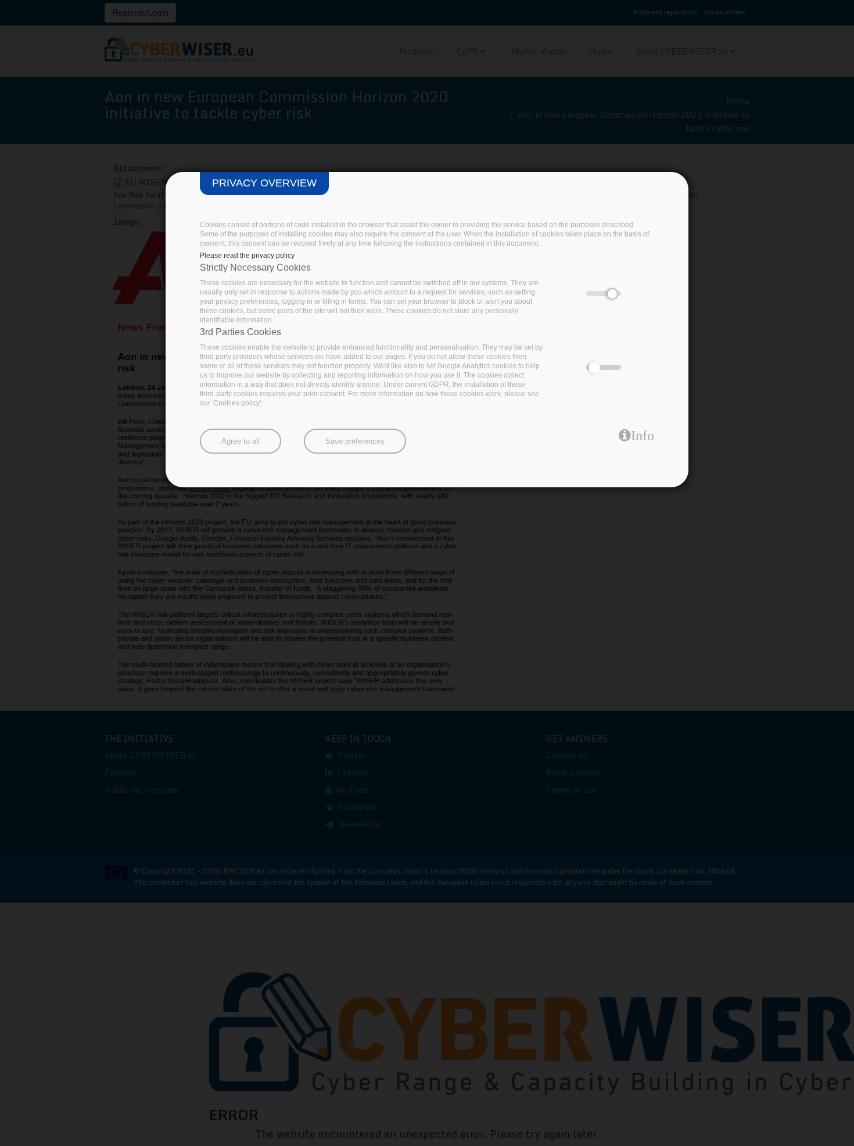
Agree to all (240, 441)
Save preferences (355, 441)
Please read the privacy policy (247, 256)
